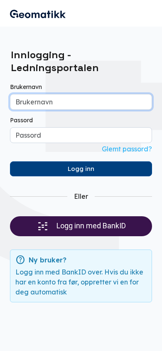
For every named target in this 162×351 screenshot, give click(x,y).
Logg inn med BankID (90, 225)
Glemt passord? (127, 149)
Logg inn (81, 169)
